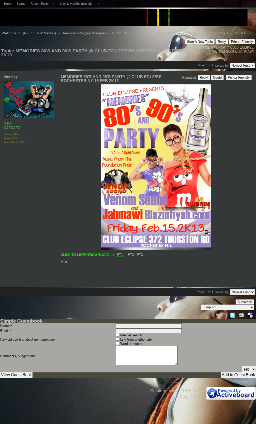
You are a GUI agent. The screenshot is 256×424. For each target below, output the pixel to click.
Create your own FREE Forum (177, 391)
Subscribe (245, 302)
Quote (217, 77)
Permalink (189, 77)
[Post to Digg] (241, 314)
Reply (222, 42)
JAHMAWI (246, 51)
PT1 (120, 255)
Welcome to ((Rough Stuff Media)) (29, 33)
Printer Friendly (242, 42)
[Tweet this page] (233, 314)
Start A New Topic (200, 42)
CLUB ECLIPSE (242, 47)
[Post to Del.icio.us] (250, 314)
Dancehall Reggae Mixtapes (84, 33)
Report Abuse (192, 397)
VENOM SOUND (225, 51)
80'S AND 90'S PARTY (212, 47)
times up (11, 77)
